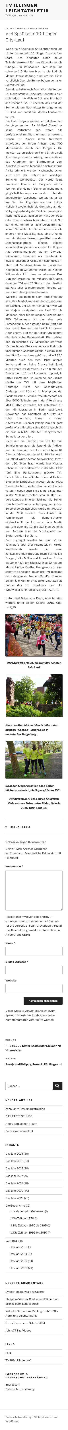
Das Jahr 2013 (19, 1268)
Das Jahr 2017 (14, 1176)
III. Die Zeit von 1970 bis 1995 (28, 1225)
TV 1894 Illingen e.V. (18, 1360)
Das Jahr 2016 (21, 827)
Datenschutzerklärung (19, 1389)
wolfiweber (39, 28)
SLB (8, 1353)
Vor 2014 (11, 1241)
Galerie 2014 (37, 1323)
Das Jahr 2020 (14, 1198)
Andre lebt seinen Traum (21, 1123)
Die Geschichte (15, 1205)
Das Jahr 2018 (14, 1183)
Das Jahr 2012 (18, 1261)
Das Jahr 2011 (18, 1254)
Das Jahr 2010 (19, 1247)
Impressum (12, 1384)
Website (11, 980)
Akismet (15, 930)
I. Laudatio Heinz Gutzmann (27, 1211)
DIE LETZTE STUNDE (18, 1116)
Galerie (39, 1291)
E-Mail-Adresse (16, 962)
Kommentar (14, 866)
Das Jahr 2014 (14, 1153)
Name (10, 943)
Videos (26, 1330)
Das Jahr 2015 (14, 1161)
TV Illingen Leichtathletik (27, 8)
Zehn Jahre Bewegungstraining (25, 1109)
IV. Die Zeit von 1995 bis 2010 (28, 1232)
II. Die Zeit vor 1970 (22, 1218)
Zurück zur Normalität (19, 1131)
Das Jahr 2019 (14, 1190)
